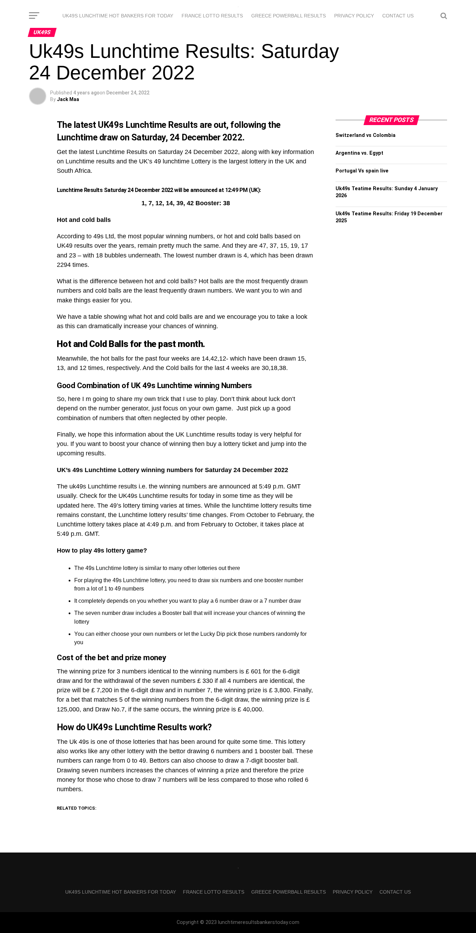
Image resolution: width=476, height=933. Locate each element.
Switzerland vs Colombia (366, 135)
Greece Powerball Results (288, 15)
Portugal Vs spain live (362, 171)
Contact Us (398, 15)
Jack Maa (68, 99)
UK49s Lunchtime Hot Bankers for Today (117, 15)
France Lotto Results (212, 15)
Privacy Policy (354, 15)
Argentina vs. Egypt (359, 153)
